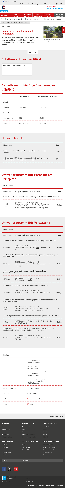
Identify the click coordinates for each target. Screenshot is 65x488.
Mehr (31, 52)
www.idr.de (34, 404)
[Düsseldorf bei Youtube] (16, 469)
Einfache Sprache (48, 4)
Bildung (45, 429)
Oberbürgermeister (27, 432)
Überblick (4, 444)
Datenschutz (50, 485)
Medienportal (5, 434)
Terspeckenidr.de (37, 399)
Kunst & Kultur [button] (49, 15)
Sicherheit (45, 437)
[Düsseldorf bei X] (10, 469)
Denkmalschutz (6, 449)
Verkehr (45, 434)
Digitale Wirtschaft (48, 452)
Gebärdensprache (25, 4)
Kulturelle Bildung (6, 452)
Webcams (4, 432)
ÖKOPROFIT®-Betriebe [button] (32, 19)
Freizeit (24, 444)
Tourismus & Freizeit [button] (27, 15)
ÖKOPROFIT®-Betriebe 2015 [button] (52, 19)
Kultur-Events (5, 447)
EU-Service (46, 455)
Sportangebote (26, 447)
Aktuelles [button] (4, 15)
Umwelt (45, 432)
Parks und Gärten (26, 449)
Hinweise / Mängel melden (29, 437)
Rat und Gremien (26, 427)
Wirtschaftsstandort (48, 444)
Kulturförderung (6, 455)
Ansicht (60, 4)
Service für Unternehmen (49, 447)
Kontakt (41, 485)
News (3, 427)
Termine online (5, 429)
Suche (5, 460)
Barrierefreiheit (32, 485)
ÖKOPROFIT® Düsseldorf (12, 19)
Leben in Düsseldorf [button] (38, 15)
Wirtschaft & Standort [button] (59, 15)
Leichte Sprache (36, 4)
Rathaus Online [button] (16, 15)
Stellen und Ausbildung (28, 434)
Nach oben (54, 416)
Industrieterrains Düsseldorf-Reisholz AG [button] (14, 22)
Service (24, 429)
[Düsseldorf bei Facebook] (4, 469)
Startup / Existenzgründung (50, 449)
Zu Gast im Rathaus (7, 437)
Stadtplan (25, 460)
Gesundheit (46, 427)
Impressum (59, 485)
